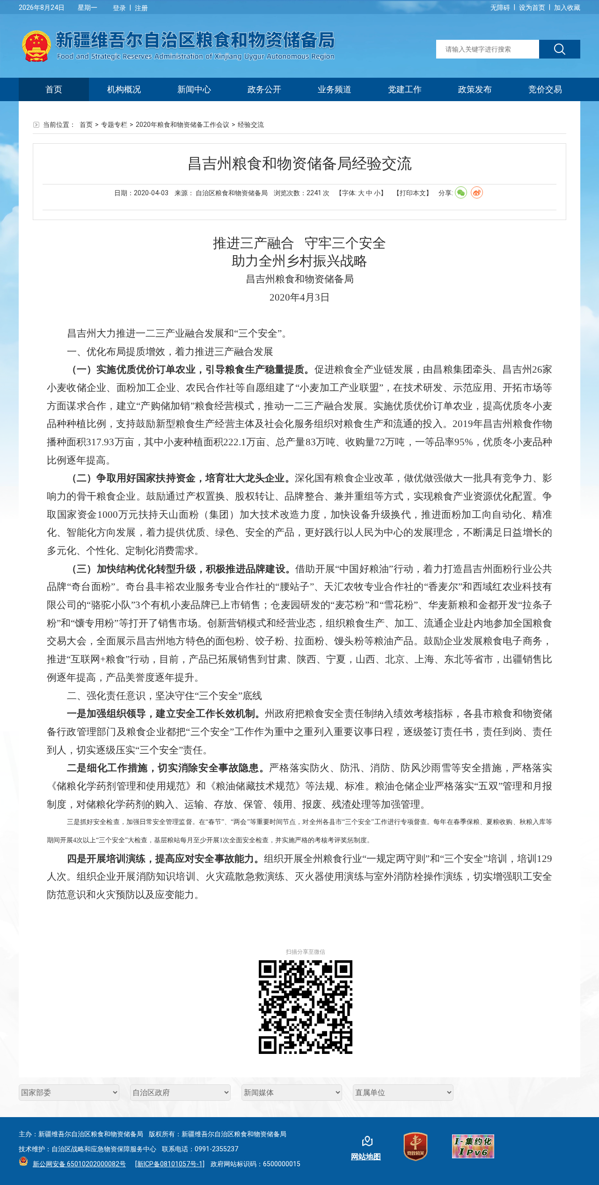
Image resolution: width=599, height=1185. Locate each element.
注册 (141, 8)
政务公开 (264, 89)
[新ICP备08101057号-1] (170, 1164)
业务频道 (334, 89)
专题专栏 (114, 124)
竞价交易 (545, 89)
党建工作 (405, 89)
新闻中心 (194, 89)
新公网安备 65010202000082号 (79, 1164)
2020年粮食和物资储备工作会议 (182, 124)
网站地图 (366, 1156)
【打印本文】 (412, 193)
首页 (53, 89)
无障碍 (500, 7)
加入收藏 (567, 7)
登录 (119, 8)
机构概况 (124, 89)
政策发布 (475, 89)
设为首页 (532, 7)
